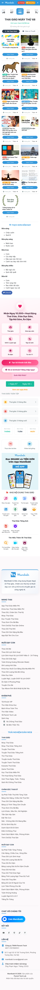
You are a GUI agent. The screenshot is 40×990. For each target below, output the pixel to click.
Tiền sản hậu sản (8, 814)
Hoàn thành (10, 54)
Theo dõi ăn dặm (8, 863)
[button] (2, 11)
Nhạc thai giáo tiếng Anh (12, 746)
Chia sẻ (8, 293)
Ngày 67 (13, 384)
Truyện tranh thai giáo (11, 762)
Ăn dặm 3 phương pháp (11, 682)
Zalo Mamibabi (15, 919)
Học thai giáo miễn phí (11, 772)
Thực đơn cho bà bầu (10, 622)
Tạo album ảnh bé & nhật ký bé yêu (16, 688)
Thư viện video (7, 712)
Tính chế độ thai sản (10, 838)
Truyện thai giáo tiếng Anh (12, 753)
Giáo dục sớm (7, 675)
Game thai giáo (8, 769)
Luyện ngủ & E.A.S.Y (10, 896)
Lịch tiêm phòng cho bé (11, 886)
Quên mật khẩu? (20, 375)
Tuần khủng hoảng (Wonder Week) (15, 662)
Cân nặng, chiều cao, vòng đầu (14, 853)
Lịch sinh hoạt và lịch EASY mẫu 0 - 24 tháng (20, 655)
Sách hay (5, 718)
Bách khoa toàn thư (10, 708)
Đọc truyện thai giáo (10, 619)
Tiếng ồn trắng (8, 899)
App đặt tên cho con (10, 635)
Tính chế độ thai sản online (13, 625)
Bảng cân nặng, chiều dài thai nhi (15, 798)
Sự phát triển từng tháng (12, 850)
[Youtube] (4, 933)
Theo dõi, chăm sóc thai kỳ (13, 612)
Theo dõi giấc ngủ (9, 659)
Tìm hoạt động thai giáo (11, 776)
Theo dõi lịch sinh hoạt (11, 652)
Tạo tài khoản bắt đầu (21, 362)
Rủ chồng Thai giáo (14, 722)
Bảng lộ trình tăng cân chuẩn (14, 805)
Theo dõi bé (6, 649)
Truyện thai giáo (8, 749)
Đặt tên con (6, 818)
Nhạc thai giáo (8, 616)
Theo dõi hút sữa (8, 870)
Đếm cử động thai (9, 831)
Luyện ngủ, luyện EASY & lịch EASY (16, 678)
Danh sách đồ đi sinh (10, 828)
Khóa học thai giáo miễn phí (13, 609)
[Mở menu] (37, 2)
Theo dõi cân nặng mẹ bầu (12, 632)
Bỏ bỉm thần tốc (12, 725)
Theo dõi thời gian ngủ (11, 873)
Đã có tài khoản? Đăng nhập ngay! (21, 370)
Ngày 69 (27, 384)
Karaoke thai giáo (9, 766)
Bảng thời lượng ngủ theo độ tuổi (15, 876)
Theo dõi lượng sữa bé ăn (12, 860)
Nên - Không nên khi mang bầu (14, 821)
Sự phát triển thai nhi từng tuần (14, 795)
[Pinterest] (25, 933)
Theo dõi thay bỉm (9, 880)
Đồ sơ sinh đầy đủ (9, 824)
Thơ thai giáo (7, 756)
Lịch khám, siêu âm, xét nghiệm (14, 811)
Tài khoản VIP (7, 702)
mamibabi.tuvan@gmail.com (16, 959)
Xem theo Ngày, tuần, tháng (13, 779)
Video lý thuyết (30, 31)
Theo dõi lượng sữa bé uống (13, 672)
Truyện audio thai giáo (11, 759)
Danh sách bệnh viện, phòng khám (15, 834)
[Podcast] (14, 933)
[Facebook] (9, 933)
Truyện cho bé (7, 685)
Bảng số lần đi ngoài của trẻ (13, 883)
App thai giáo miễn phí (11, 606)
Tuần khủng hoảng (9, 893)
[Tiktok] (20, 933)
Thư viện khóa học (9, 705)
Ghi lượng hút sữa (9, 665)
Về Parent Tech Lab (9, 715)
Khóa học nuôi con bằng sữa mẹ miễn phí (18, 669)
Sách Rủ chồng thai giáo (12, 782)
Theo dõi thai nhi (8, 629)
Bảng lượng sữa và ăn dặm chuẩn (15, 866)
